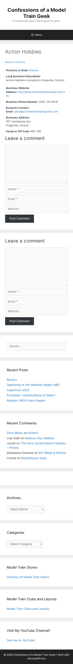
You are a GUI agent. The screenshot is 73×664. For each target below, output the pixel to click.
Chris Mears (15, 433)
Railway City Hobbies (39, 438)
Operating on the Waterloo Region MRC (33, 385)
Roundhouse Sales (34, 458)
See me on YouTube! (21, 640)
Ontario (33, 70)
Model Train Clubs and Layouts (28, 608)
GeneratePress (37, 658)
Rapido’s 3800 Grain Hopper (26, 400)
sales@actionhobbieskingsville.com (36, 111)
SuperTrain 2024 (18, 390)
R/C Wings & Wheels (52, 453)
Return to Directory (15, 62)
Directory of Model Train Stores (28, 577)
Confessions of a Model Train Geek (36, 13)
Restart (12, 379)
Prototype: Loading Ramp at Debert (31, 395)
